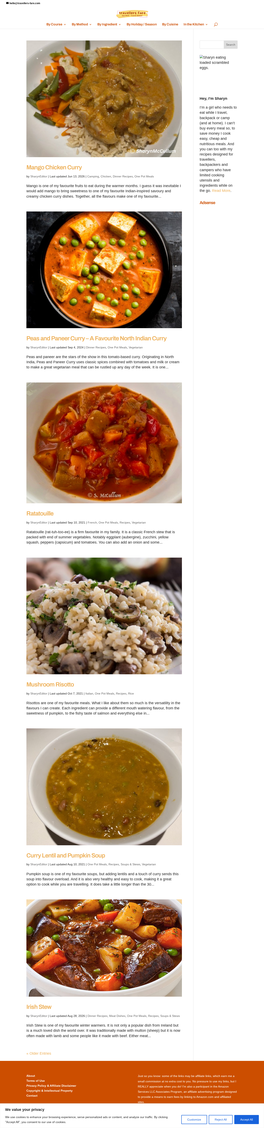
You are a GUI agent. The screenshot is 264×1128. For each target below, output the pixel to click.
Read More (221, 191)
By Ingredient (107, 24)
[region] (132, 1115)
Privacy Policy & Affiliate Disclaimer (51, 1085)
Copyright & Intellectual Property (49, 1090)
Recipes (125, 522)
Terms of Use (35, 1080)
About (30, 1075)
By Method (80, 24)
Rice (131, 693)
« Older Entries (38, 1053)
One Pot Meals (144, 176)
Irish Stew (38, 1007)
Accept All (246, 1119)
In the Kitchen (194, 24)
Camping (93, 176)
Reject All (221, 1119)
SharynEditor (38, 176)
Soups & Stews (130, 864)
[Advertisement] (216, 269)
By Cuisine (170, 24)
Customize (194, 1119)
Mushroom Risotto (50, 684)
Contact (32, 1095)
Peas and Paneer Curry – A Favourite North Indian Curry (96, 338)
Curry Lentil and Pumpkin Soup (65, 855)
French (92, 522)
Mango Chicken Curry (54, 167)
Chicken (106, 176)
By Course (54, 24)
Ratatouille (39, 513)
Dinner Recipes (123, 176)
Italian (89, 693)
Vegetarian (136, 347)
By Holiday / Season (142, 24)
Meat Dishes (117, 1016)
